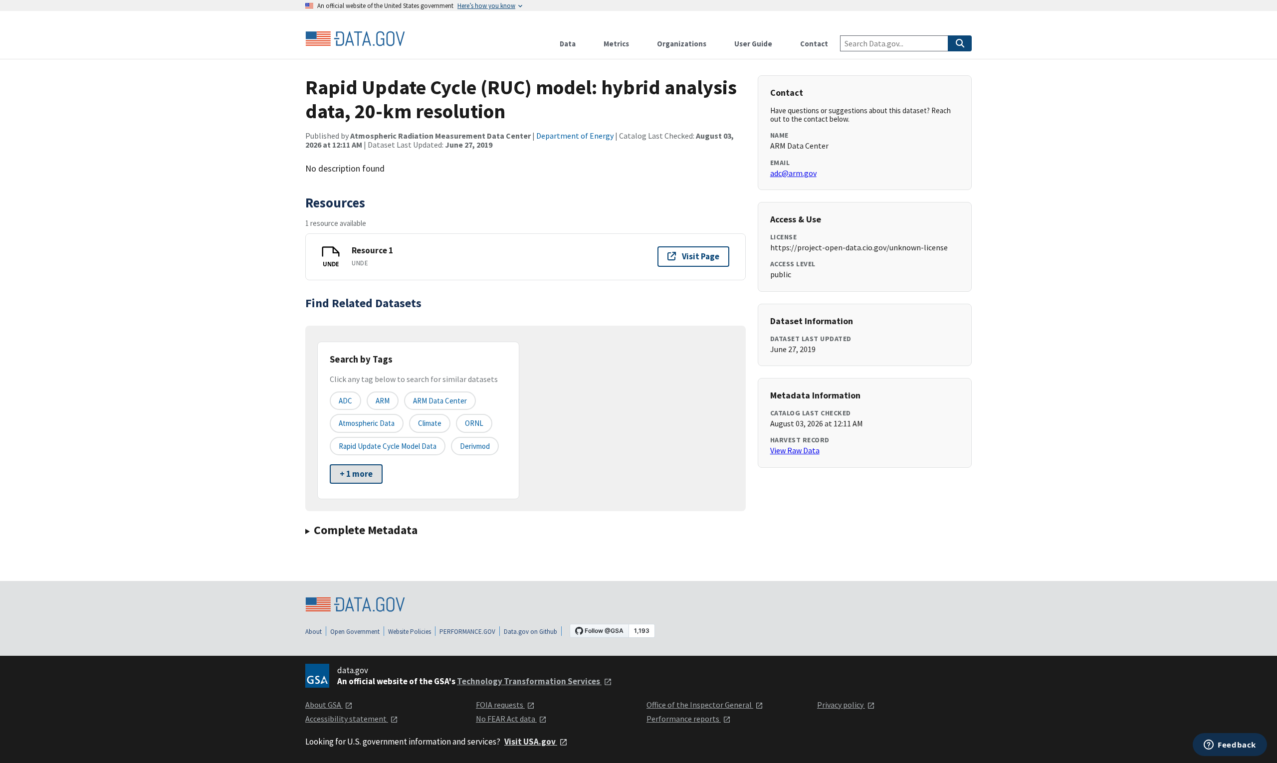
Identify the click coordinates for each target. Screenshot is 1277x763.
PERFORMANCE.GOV (467, 631)
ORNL (474, 423)
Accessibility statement (346, 719)
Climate (429, 423)
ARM (383, 400)
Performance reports (683, 719)
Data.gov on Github (530, 631)
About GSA (324, 705)
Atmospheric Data (367, 423)
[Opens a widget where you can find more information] (1230, 745)
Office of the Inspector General (699, 705)
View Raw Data (795, 450)
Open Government (355, 631)
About (313, 631)
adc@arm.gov (793, 173)
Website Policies (409, 631)
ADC (345, 400)
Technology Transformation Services (529, 681)
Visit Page (700, 256)
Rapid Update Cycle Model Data (387, 446)
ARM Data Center (440, 400)
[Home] (355, 39)
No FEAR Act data (506, 719)
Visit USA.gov (530, 741)
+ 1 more (356, 473)
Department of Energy (575, 136)
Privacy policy (841, 705)
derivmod (475, 446)
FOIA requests (500, 705)
